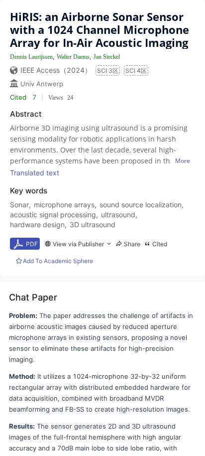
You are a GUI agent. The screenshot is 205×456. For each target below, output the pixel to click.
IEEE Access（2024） (56, 70)
